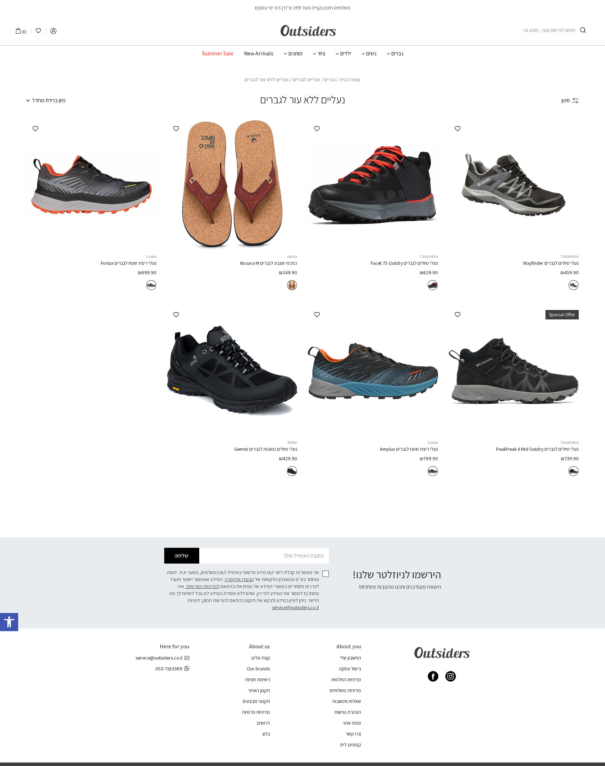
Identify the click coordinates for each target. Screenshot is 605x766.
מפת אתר (351, 723)
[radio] (573, 285)
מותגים (295, 53)
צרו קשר (353, 734)
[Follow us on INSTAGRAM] (450, 676)
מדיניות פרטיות (256, 712)
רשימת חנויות (257, 679)
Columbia (570, 256)
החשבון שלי (350, 658)
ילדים (345, 53)
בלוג (266, 734)
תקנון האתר (259, 690)
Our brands (258, 668)
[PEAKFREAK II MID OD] (513, 371)
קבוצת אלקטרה (239, 579)
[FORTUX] (91, 185)
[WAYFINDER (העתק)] (513, 185)
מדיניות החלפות (346, 679)
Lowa (151, 256)
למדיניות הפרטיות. (202, 586)
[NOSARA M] (232, 185)
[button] (9, 622)
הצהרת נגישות (347, 712)
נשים (371, 53)
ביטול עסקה (350, 668)
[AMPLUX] (373, 371)
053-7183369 (168, 668)
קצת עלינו (260, 658)
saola (292, 256)
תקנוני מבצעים (256, 701)
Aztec (292, 442)
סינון (566, 100)
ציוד (321, 53)
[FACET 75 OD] (373, 185)
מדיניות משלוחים (345, 690)
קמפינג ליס (350, 744)
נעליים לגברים (306, 79)
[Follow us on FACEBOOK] (433, 676)
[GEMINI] (232, 371)
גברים (397, 53)
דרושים (263, 723)
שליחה (181, 555)
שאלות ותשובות (346, 701)
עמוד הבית (350, 79)
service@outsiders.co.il (295, 607)
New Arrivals (258, 53)
